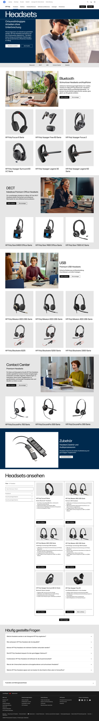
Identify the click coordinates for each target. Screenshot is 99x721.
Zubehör (28, 2)
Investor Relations (6, 703)
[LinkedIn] (79, 700)
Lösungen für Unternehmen (37, 2)
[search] (87, 2)
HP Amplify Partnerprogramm (66, 699)
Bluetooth (32, 65)
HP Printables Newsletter (8, 710)
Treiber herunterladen (45, 699)
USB (47, 65)
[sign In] (94, 2)
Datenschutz (32, 713)
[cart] (91, 2)
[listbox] (19, 493)
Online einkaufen (25, 699)
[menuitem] (10, 2)
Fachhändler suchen (26, 703)
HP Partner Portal (63, 701)
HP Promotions (25, 705)
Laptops (10, 2)
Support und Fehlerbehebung (47, 701)
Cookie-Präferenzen (40, 713)
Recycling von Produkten (13, 713)
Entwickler (62, 703)
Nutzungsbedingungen (65, 713)
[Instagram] (84, 700)
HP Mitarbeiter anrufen (26, 701)
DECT (40, 65)
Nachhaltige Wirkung (7, 705)
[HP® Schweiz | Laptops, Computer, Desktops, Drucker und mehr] (4, 2)
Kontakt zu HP (5, 699)
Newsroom (5, 706)
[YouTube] (90, 700)
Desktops (16, 2)
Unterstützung (49, 2)
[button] (49, 683)
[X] (87, 700)
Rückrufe (4, 713)
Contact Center (57, 65)
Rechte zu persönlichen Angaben (52, 713)
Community (43, 703)
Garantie (89, 713)
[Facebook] (82, 700)
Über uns (5, 697)
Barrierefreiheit (22, 713)
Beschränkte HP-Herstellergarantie (79, 713)
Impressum (5, 715)
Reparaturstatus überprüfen (46, 705)
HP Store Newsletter (7, 708)
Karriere (4, 701)
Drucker (22, 2)
